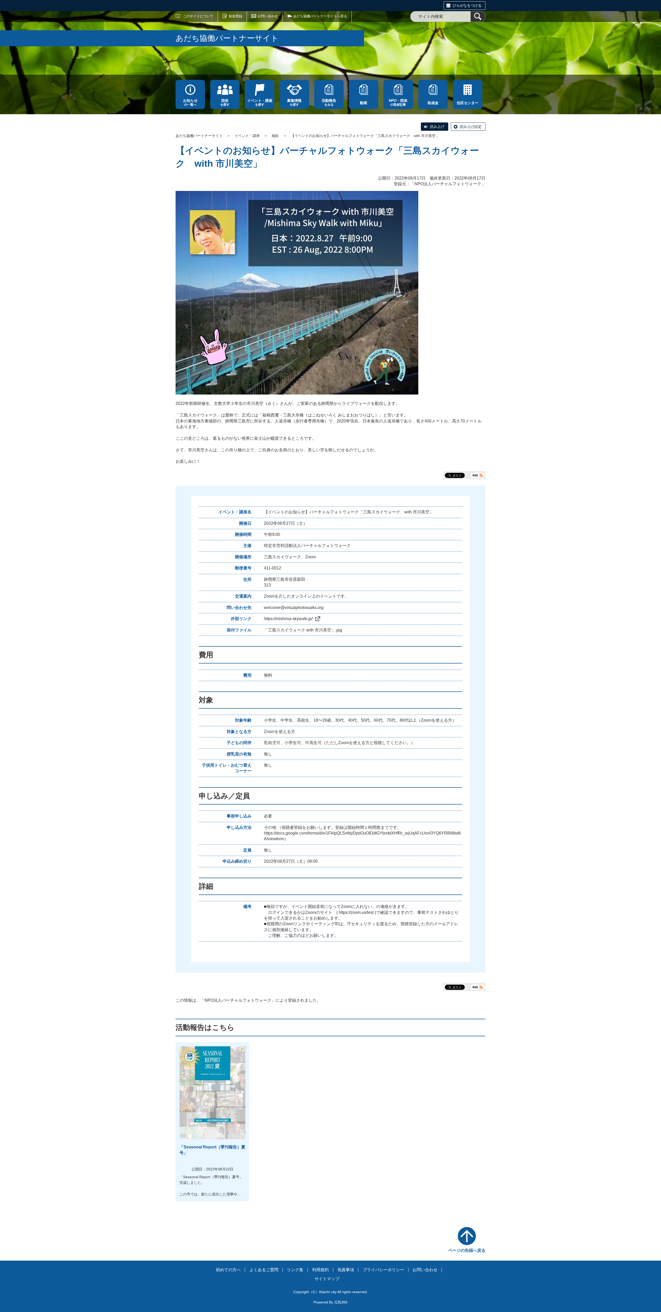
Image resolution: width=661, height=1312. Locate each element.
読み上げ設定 (471, 127)
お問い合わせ (268, 16)
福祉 (275, 136)
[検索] (477, 16)
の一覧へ (190, 102)
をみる (329, 102)
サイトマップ (326, 1279)
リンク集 (295, 1270)
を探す (225, 102)
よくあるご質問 (263, 1270)
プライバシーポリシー (383, 1270)
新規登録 (235, 16)
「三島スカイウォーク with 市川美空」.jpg (303, 630)
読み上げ (437, 127)
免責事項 (345, 1270)
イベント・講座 (247, 136)
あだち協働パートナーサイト (199, 136)
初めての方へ (228, 1270)
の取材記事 (398, 102)
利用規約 (320, 1270)
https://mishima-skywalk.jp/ (288, 618)
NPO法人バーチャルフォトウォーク (447, 184)
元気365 (341, 1302)
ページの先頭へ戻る (466, 1250)
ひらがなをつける (467, 5)
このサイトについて (198, 16)
